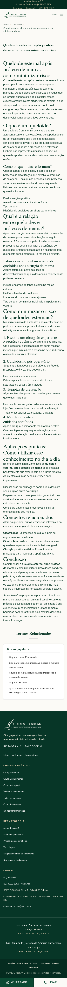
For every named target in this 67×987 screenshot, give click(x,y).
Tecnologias (9, 847)
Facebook (30, 8)
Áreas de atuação (11, 828)
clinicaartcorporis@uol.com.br (17, 906)
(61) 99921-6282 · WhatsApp (16, 884)
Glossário (17, 24)
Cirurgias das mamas (13, 779)
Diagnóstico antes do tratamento (18, 853)
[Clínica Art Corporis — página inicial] (15, 14)
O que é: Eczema (18, 682)
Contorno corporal (11, 785)
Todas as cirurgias (12, 798)
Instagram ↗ (12, 746)
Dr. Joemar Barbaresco (14, 811)
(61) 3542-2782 (46, 8)
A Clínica (17, 755)
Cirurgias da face (11, 772)
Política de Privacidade (22, 964)
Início (6, 24)
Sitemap (33, 967)
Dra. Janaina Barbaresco (15, 860)
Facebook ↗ (33, 746)
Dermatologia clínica (13, 834)
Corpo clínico (31, 755)
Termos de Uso (50, 964)
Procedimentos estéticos (15, 841)
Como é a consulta (12, 804)
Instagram (17, 8)
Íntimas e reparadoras (13, 791)
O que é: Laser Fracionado (23, 657)
